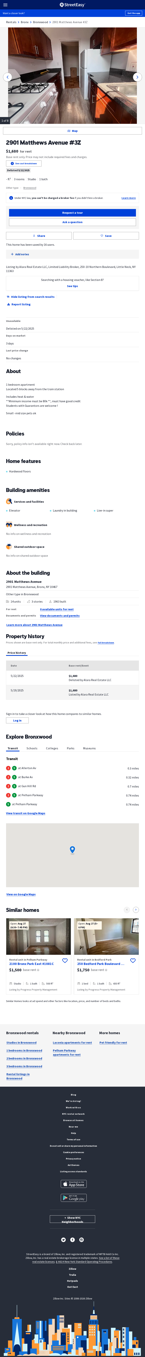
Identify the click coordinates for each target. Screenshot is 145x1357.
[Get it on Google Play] (74, 1198)
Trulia (72, 1274)
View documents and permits (60, 615)
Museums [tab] (89, 748)
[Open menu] (5, 5)
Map (75, 131)
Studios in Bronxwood (21, 1042)
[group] (38, 956)
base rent (29, 970)
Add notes (22, 254)
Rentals (11, 22)
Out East (72, 1286)
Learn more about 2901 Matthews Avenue (34, 625)
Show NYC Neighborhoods (72, 1219)
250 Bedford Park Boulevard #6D (101, 964)
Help (73, 1133)
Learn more (129, 198)
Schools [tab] (32, 748)
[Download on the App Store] (74, 1184)
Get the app (133, 13)
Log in (17, 720)
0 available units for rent (57, 609)
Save (108, 236)
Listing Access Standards (73, 1171)
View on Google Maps (21, 894)
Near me (73, 1126)
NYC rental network (73, 1113)
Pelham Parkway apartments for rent (67, 1052)
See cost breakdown (26, 163)
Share (41, 236)
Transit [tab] (13, 748)
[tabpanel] (72, 680)
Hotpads (72, 1280)
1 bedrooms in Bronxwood (24, 1050)
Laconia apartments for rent (72, 1042)
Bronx (25, 22)
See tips (72, 286)
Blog (73, 1094)
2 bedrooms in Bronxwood (24, 1058)
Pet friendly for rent (113, 1042)
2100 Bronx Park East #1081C (31, 964)
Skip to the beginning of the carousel (72, 998)
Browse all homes (73, 1120)
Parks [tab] (70, 748)
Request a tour (72, 212)
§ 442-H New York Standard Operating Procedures (84, 1261)
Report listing (21, 304)
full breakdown (106, 642)
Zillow (72, 1268)
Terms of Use (73, 1139)
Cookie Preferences (73, 1152)
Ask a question (72, 222)
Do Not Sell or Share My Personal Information (73, 1145)
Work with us (73, 1107)
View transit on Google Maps (25, 813)
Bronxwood (40, 22)
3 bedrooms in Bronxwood (24, 1066)
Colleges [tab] (52, 748)
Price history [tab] (17, 653)
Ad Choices (73, 1165)
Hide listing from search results (33, 297)
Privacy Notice (73, 1158)
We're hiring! (73, 1101)
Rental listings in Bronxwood (18, 1076)
